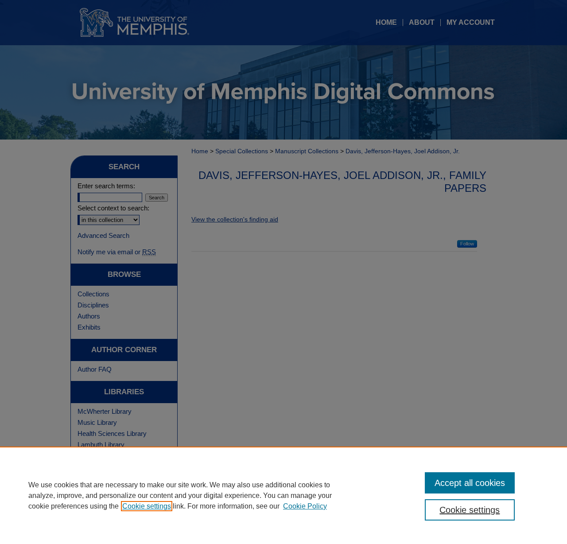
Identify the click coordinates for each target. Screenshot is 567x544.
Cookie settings (146, 506)
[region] (283, 495)
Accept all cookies (470, 483)
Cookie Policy (305, 506)
